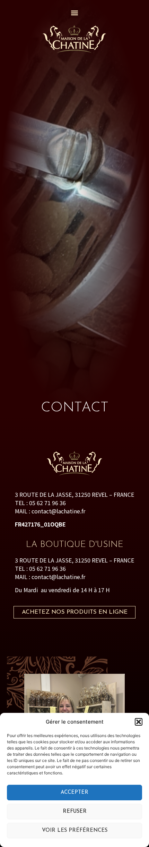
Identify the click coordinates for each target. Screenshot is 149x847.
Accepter (74, 792)
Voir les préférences (74, 830)
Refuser (75, 811)
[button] (138, 721)
